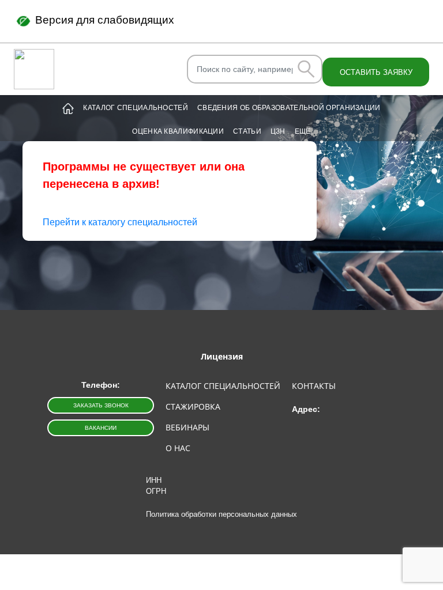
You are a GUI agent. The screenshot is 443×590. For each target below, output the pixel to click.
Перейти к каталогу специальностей (120, 222)
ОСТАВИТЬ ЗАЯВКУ (376, 72)
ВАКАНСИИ (101, 428)
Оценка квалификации (178, 131)
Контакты (314, 385)
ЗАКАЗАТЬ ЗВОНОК (101, 405)
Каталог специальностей (135, 108)
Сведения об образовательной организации (289, 108)
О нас (178, 447)
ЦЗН (278, 131)
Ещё (303, 131)
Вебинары (187, 427)
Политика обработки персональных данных (221, 514)
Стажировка (193, 406)
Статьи (247, 131)
